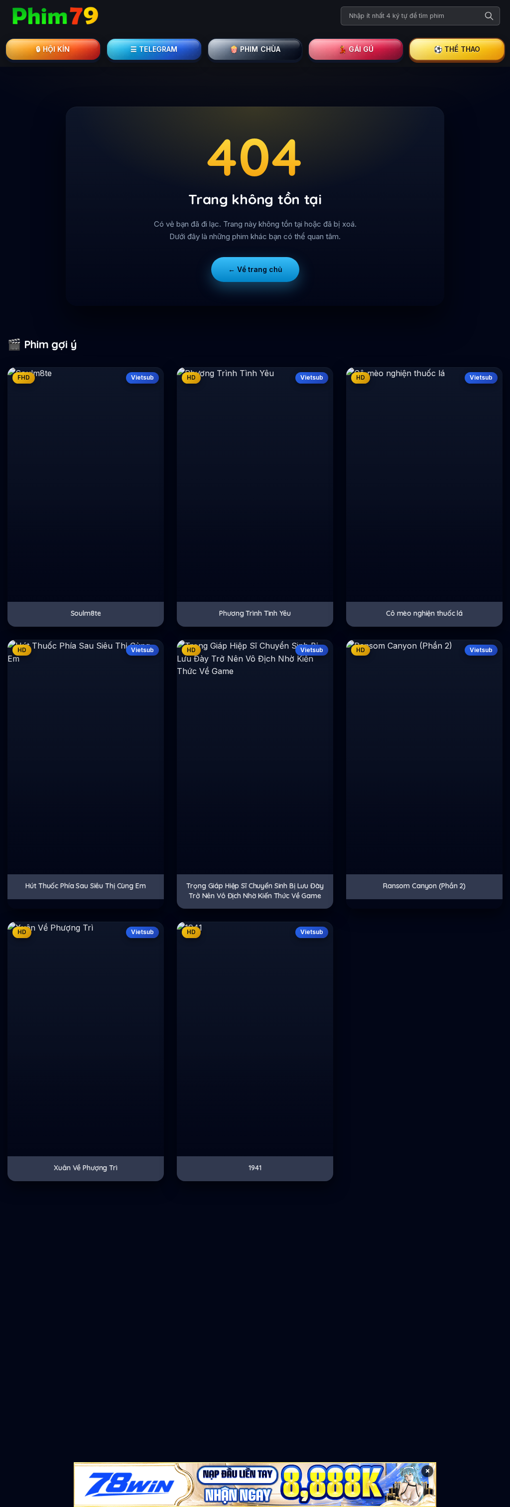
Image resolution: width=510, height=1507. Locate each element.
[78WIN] (255, 1484)
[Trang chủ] (55, 16)
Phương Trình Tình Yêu (254, 613)
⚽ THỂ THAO (457, 49)
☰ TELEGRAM (154, 49)
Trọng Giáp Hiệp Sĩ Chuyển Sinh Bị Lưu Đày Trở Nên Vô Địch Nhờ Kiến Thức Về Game (254, 890)
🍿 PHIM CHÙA (255, 49)
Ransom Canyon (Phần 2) (424, 885)
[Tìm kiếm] (489, 16)
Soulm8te (86, 613)
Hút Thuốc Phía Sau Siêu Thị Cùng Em (85, 885)
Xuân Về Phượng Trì (85, 1167)
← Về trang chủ (255, 269)
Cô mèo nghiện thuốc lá (424, 613)
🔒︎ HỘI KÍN (53, 49)
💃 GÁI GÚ (356, 49)
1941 (255, 1167)
